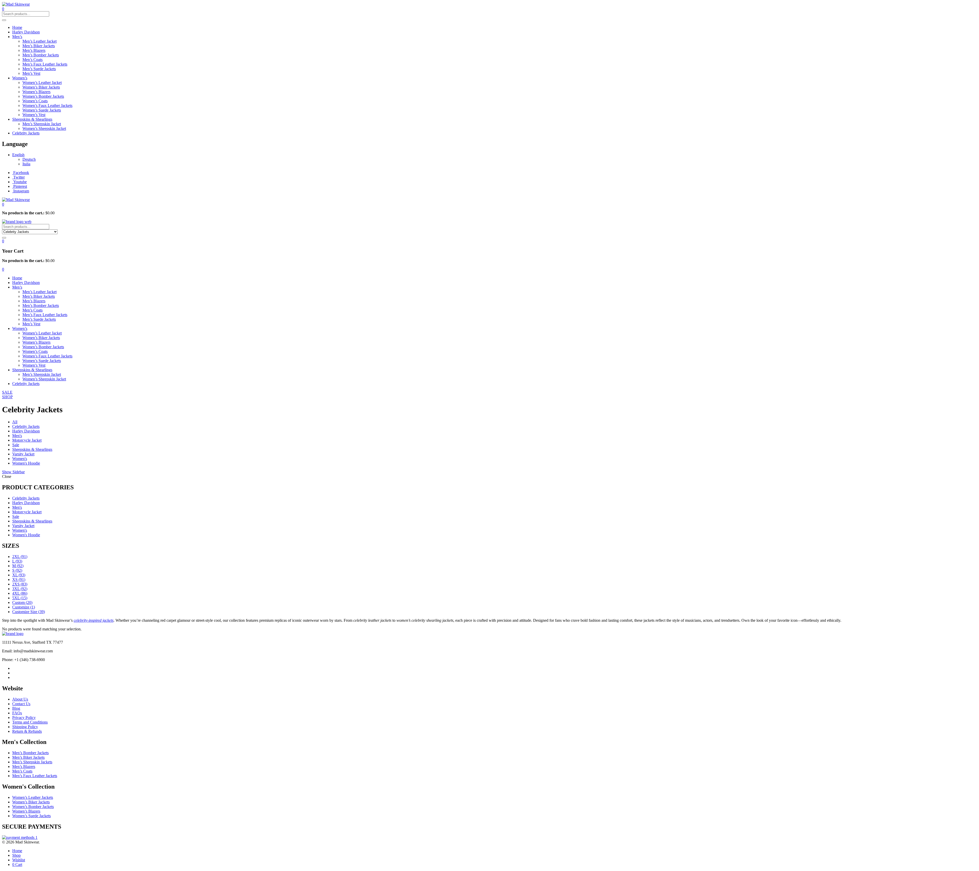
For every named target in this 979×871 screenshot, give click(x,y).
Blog (16, 708)
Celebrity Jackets (26, 133)
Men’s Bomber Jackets (40, 55)
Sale (15, 445)
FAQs (17, 713)
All (14, 422)
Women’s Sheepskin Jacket (44, 128)
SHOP (7, 397)
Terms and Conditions (30, 722)
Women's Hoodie (26, 463)
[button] (3, 204)
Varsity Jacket (23, 454)
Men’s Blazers (33, 50)
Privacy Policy (24, 717)
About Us (20, 699)
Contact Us (21, 704)
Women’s (19, 78)
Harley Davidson (26, 32)
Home (17, 27)
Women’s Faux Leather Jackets (47, 105)
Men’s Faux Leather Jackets (44, 64)
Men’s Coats (32, 59)
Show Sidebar (13, 472)
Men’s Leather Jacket (39, 41)
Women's (19, 458)
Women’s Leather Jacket (42, 82)
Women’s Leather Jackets (32, 797)
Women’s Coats (35, 101)
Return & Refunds (27, 731)
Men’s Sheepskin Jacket (41, 124)
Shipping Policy (25, 727)
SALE (7, 392)
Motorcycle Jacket (27, 440)
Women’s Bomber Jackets (43, 96)
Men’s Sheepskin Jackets (32, 762)
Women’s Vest (33, 115)
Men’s (17, 36)
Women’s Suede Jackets (41, 110)
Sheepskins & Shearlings (32, 119)
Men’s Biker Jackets (38, 46)
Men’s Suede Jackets (39, 69)
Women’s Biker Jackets (41, 87)
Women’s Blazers (36, 92)
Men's (17, 435)
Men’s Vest (31, 73)
